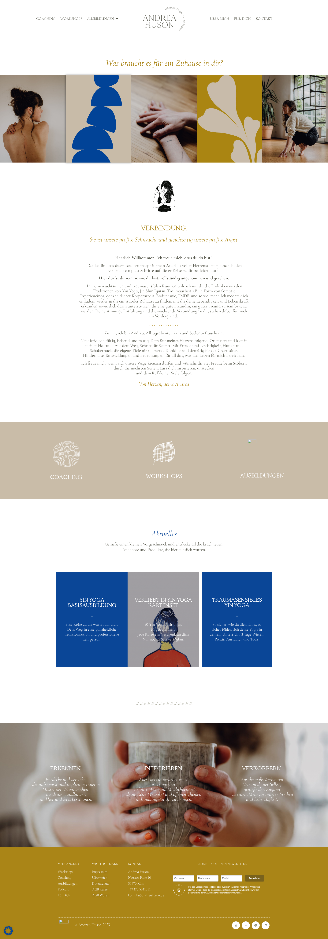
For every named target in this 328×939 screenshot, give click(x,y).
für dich (242, 18)
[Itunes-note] (266, 925)
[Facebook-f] (246, 925)
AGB (208, 893)
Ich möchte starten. (92, 648)
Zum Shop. (163, 648)
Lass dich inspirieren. (164, 476)
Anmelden (254, 878)
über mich (219, 18)
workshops (71, 18)
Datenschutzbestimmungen (228, 893)
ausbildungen (100, 18)
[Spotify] (256, 925)
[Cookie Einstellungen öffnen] (8, 934)
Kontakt (264, 18)
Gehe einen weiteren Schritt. (262, 476)
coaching (45, 18)
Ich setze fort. (236, 658)
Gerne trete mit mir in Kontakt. (66, 476)
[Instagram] (236, 925)
